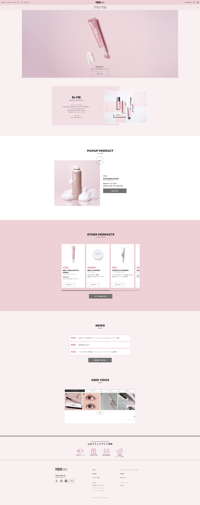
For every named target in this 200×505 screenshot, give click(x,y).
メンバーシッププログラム (98, 490)
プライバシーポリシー (125, 483)
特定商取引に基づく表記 (98, 485)
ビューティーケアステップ (98, 488)
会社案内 (94, 483)
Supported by (130, 419)
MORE (100, 413)
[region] (101, 267)
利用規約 (122, 485)
